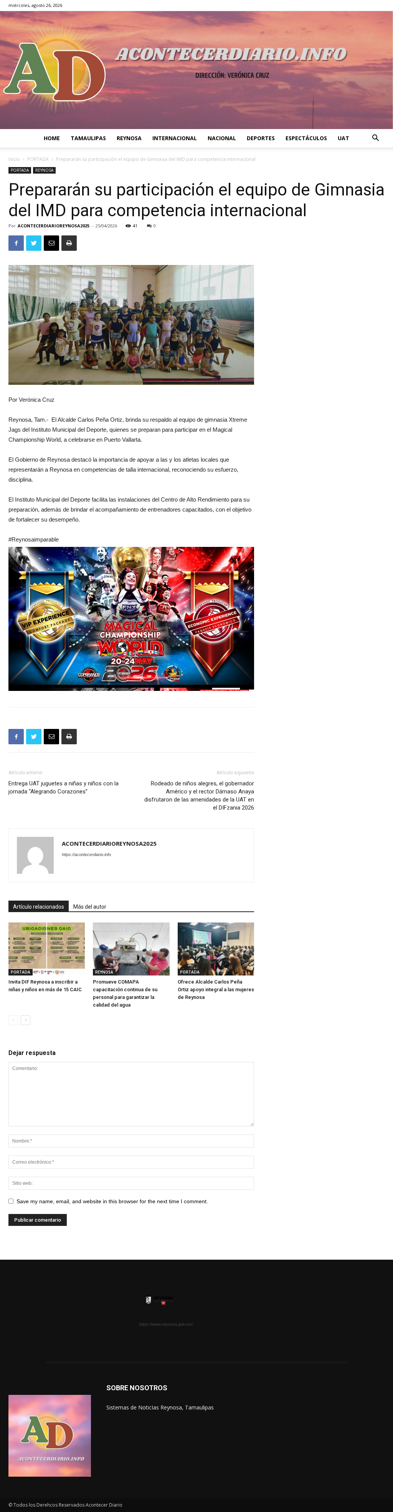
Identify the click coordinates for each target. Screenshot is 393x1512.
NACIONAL (222, 138)
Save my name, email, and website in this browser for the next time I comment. (112, 1201)
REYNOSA (129, 138)
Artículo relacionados (38, 907)
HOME (52, 138)
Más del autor (89, 907)
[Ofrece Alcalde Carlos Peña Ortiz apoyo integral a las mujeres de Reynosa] (216, 948)
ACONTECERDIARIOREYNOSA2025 (53, 226)
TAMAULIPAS (88, 138)
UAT (343, 138)
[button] (375, 138)
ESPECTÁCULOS (306, 138)
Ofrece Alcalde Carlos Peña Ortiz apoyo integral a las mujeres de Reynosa (216, 989)
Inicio (14, 159)
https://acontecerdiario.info (86, 854)
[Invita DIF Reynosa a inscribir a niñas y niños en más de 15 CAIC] (46, 948)
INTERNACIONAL (174, 138)
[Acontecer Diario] (196, 70)
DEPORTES (261, 138)
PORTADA (38, 159)
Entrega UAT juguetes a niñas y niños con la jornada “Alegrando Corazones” (63, 787)
